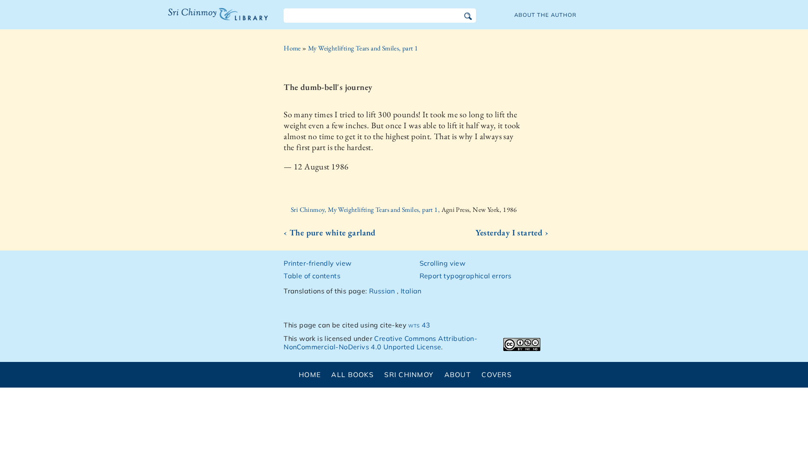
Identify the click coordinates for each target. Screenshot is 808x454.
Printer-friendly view (317, 263)
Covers (496, 374)
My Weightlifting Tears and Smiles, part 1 (363, 48)
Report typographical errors (466, 276)
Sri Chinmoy (408, 374)
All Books (352, 374)
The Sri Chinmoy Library (201, 19)
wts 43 (419, 325)
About (457, 374)
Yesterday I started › (512, 232)
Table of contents (312, 276)
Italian (411, 291)
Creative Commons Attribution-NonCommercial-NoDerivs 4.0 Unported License (380, 342)
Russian (382, 291)
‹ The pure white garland (330, 232)
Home (292, 48)
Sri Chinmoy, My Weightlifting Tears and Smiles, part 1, (366, 209)
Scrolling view (443, 263)
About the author (545, 14)
